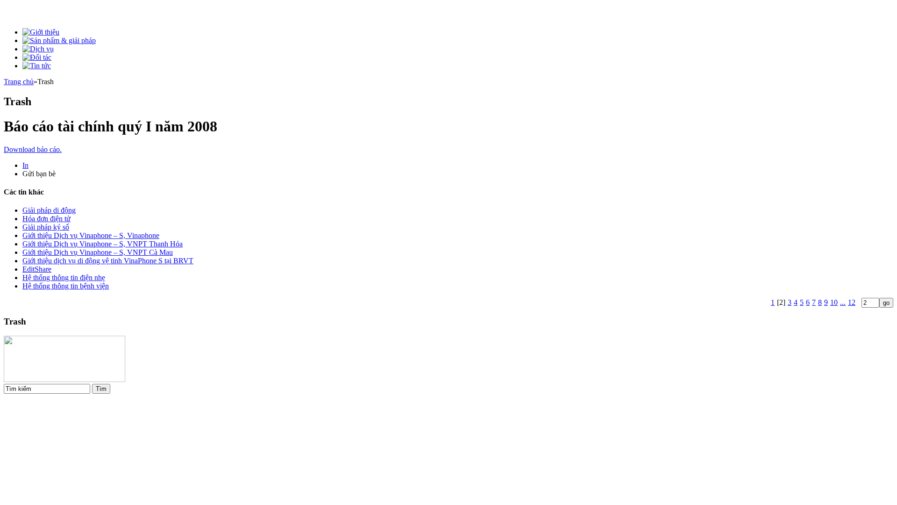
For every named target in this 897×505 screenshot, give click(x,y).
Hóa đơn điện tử (46, 219)
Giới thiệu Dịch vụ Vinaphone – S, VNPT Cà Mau (97, 252)
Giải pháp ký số (45, 227)
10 (834, 302)
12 (851, 302)
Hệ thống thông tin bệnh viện (65, 286)
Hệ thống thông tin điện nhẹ (63, 277)
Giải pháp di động (49, 210)
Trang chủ (19, 82)
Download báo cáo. (33, 149)
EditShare (36, 269)
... (843, 302)
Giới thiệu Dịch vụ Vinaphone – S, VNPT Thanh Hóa (102, 244)
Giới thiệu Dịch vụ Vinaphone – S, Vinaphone (90, 235)
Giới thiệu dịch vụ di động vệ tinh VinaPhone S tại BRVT (107, 261)
